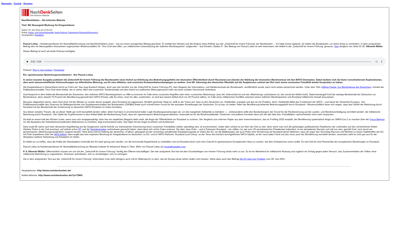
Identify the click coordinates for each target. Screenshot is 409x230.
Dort (336, 46)
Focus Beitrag (377, 119)
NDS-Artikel (60, 134)
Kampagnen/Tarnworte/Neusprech (83, 32)
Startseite (6, 3)
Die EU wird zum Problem (253, 159)
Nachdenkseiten (98, 129)
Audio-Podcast (60, 32)
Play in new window (42, 70)
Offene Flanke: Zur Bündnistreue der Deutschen (346, 87)
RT (79, 129)
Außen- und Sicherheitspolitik (41, 32)
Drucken (28, 3)
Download (59, 70)
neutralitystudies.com (175, 146)
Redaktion (39, 35)
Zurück (17, 3)
